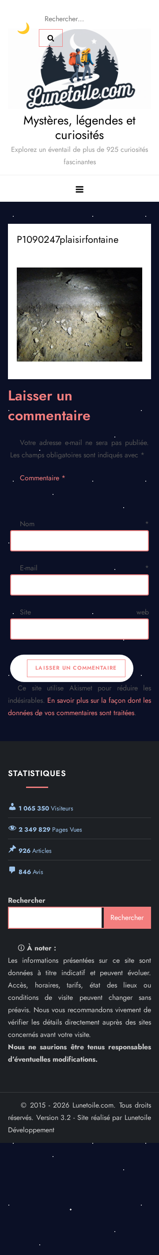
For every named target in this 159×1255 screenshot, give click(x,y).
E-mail (84, 568)
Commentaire (42, 478)
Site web (84, 612)
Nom (84, 524)
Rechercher (26, 900)
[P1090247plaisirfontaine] (79, 315)
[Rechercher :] (88, 18)
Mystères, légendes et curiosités (79, 127)
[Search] (51, 38)
